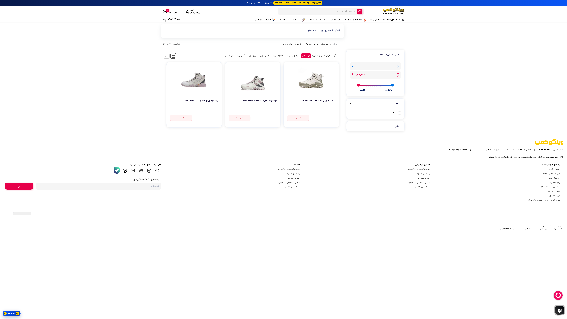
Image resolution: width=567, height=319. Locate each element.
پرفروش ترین (292, 55)
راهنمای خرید (554, 169)
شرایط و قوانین (554, 191)
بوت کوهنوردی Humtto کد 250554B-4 (318, 100)
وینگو (335, 44)
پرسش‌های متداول (422, 186)
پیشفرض (306, 55)
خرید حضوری (335, 19)
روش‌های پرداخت (553, 182)
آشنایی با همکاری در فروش (419, 182)
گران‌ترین (241, 55)
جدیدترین (264, 55)
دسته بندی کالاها (393, 19)
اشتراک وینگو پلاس (263, 19)
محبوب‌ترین (278, 55)
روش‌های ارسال (554, 178)
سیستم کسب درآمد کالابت (290, 19)
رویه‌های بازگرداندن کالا (550, 186)
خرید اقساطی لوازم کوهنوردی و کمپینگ (544, 200)
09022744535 (544, 150)
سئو (551, 226)
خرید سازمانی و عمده (551, 173)
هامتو (394, 112)
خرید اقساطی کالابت (317, 19)
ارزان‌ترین (252, 55)
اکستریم (376, 19)
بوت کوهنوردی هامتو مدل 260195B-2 (201, 100)
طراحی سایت (558, 226)
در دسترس (228, 55)
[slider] (392, 85)
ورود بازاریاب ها (424, 178)
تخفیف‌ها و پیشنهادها (353, 19)
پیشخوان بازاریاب (423, 173)
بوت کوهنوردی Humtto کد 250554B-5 (260, 100)
